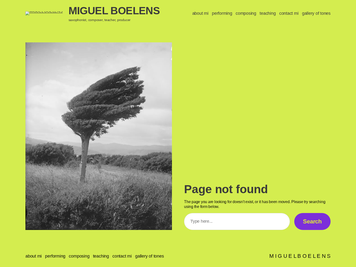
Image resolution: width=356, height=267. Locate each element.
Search (312, 221)
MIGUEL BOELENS (114, 10)
